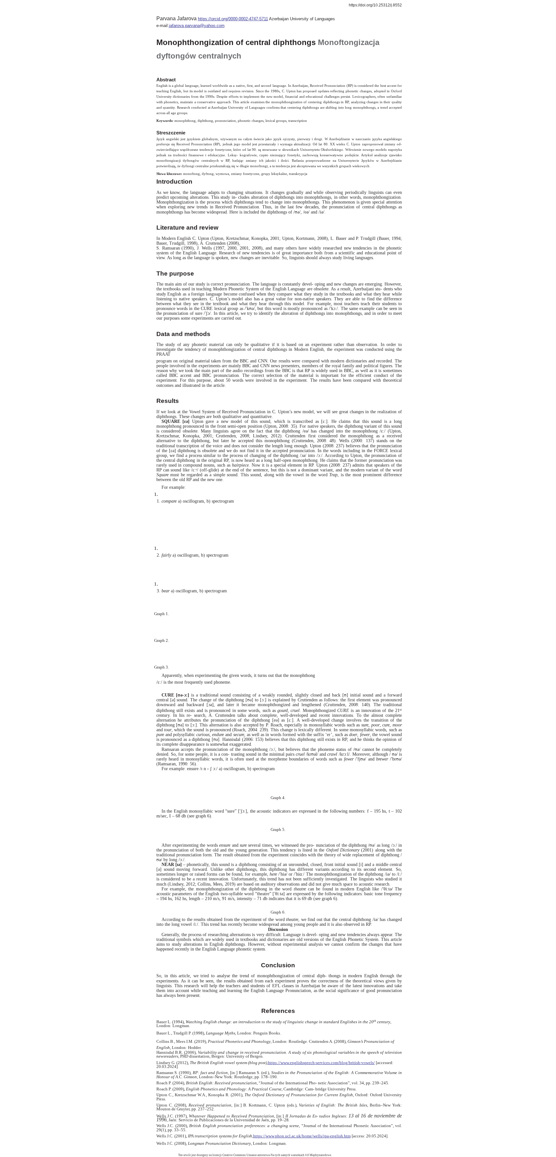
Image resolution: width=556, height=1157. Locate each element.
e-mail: (162, 25)
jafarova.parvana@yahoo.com (197, 25)
